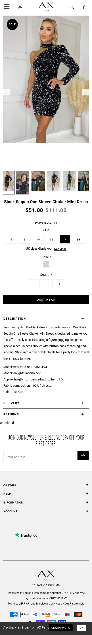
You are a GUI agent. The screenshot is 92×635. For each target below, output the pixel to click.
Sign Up (83, 455)
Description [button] (14, 318)
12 (51, 239)
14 (65, 239)
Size (46, 230)
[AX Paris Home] (46, 6)
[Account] (20, 7)
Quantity (46, 274)
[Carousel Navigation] (46, 92)
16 (78, 239)
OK (81, 627)
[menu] (7, 7)
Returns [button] (11, 414)
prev (6, 92)
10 (38, 239)
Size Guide (60, 248)
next (85, 92)
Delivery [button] (11, 403)
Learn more (60, 627)
